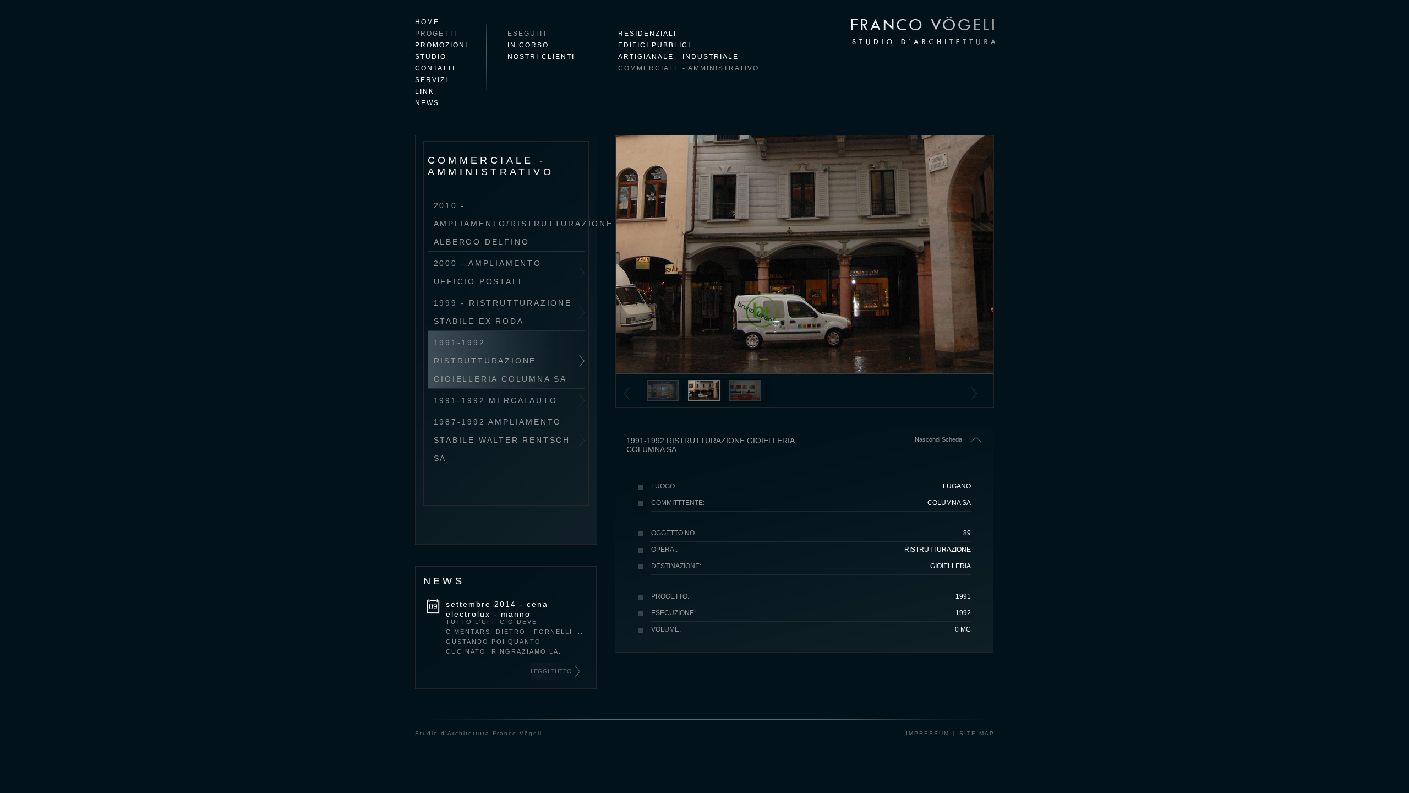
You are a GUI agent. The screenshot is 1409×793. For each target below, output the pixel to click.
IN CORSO (528, 45)
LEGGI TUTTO (551, 671)
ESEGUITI (527, 33)
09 (433, 606)
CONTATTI (435, 68)
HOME (427, 22)
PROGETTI (436, 33)
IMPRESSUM (927, 733)
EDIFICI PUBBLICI (654, 45)
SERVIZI (431, 80)
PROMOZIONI (441, 45)
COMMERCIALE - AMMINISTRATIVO (688, 68)
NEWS (427, 103)
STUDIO (430, 57)
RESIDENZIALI (647, 33)
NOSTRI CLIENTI (541, 57)
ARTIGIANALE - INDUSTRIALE (678, 57)
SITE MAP (977, 733)
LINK (424, 91)
